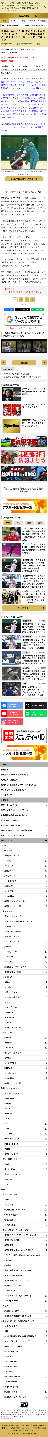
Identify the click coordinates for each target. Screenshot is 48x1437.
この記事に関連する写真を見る (24, 179)
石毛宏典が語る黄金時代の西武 (14, 57)
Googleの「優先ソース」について (23, 328)
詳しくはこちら (10, 10)
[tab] (4, 20)
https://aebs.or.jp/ (8, 1418)
